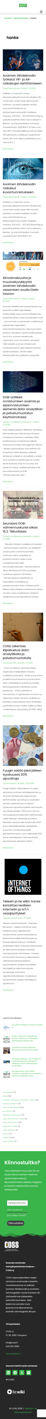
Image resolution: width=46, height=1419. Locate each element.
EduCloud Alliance (10, 1103)
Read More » (8, 148)
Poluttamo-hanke (10, 1126)
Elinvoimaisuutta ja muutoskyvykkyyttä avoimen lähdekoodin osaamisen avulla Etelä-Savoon (21, 286)
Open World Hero (10, 1122)
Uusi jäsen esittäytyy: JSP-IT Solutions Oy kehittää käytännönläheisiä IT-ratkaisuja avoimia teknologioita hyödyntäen (26, 1062)
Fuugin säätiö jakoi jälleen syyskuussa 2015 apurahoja (22, 774)
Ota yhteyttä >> (14, 1353)
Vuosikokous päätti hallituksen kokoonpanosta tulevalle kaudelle (25, 1048)
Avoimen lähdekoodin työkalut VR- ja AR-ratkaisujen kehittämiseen (22, 79)
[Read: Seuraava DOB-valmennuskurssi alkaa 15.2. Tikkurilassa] (23, 504)
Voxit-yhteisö (8, 1141)
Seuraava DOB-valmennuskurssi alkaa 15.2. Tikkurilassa (20, 527)
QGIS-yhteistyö (9, 1130)
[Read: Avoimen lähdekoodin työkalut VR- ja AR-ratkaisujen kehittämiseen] (23, 60)
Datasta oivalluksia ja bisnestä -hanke (21, 422)
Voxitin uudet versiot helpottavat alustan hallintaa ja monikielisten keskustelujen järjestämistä (25, 1038)
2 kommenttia (9, 663)
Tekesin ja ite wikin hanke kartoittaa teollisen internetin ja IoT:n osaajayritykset (21, 907)
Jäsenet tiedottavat (12, 918)
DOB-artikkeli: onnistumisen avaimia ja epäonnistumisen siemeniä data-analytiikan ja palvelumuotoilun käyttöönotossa (23, 407)
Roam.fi (6, 1134)
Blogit (5, 1096)
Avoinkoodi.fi (8, 1092)
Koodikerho (7, 1111)
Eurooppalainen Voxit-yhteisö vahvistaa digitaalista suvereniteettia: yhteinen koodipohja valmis (27, 1073)
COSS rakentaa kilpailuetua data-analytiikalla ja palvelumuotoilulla (17, 652)
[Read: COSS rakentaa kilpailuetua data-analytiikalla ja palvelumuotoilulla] (23, 627)
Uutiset (31, 298)
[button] (41, 11)
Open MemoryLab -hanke (15, 88)
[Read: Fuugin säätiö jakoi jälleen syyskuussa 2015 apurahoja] (23, 745)
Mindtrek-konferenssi (11, 1115)
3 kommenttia (9, 783)
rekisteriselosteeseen (17, 1212)
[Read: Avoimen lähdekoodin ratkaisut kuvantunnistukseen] (23, 168)
